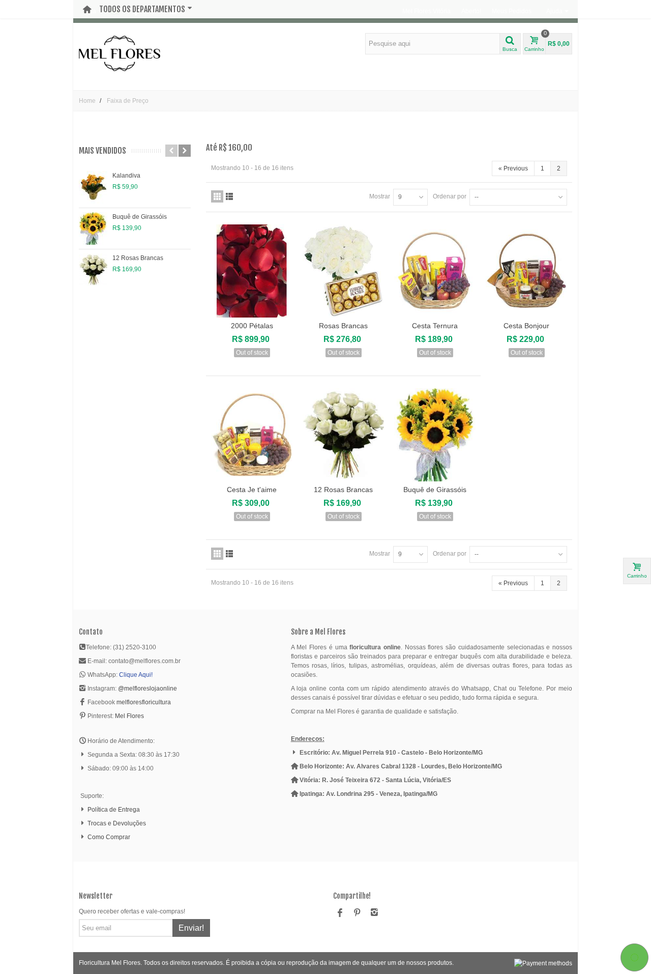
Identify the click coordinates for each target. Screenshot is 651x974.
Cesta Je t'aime (252, 489)
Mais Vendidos (102, 151)
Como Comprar (108, 837)
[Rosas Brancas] (343, 271)
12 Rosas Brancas (137, 258)
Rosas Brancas (343, 326)
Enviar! (191, 928)
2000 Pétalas (252, 326)
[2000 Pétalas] (251, 271)
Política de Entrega (113, 809)
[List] (229, 196)
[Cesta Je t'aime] (251, 434)
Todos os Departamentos (142, 9)
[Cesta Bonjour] (526, 271)
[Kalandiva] (93, 187)
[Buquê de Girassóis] (93, 228)
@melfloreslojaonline (147, 688)
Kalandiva (126, 175)
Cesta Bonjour (526, 326)
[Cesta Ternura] (435, 271)
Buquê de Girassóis (139, 216)
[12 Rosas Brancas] (93, 269)
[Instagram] (374, 913)
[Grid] (217, 196)
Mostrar (379, 196)
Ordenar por (449, 196)
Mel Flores (129, 716)
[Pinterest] (357, 913)
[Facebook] (339, 913)
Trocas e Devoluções (116, 823)
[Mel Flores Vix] (119, 52)
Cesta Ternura (435, 326)
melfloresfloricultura (143, 702)
